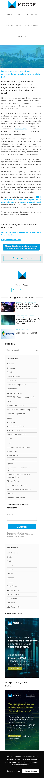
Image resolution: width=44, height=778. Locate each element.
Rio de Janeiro (13, 594)
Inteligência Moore (15, 430)
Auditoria (10, 364)
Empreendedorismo (19, 57)
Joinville (10, 574)
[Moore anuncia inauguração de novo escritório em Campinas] (8, 320)
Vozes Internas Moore (16, 498)
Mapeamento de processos (18, 447)
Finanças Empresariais (16, 414)
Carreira (10, 372)
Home (9, 14)
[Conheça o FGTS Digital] (8, 334)
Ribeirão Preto (32, 302)
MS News (11, 459)
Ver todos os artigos (23, 290)
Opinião (10, 464)
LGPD (9, 439)
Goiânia (10, 569)
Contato (22, 36)
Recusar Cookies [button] (13, 771)
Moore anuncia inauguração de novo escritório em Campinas (28, 321)
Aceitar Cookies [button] (31, 771)
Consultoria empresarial (23, 329)
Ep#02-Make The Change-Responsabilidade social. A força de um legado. (27, 306)
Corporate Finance (14, 393)
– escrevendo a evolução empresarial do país (20, 74)
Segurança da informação (17, 485)
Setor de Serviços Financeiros (19, 489)
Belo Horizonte (13, 553)
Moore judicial (13, 455)
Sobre (19, 14)
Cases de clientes (7, 57)
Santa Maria (12, 599)
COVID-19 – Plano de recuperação (21, 397)
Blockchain (11, 368)
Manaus (10, 582)
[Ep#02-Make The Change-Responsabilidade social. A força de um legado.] (8, 307)
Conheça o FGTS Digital (26, 333)
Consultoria (11, 380)
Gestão (10, 418)
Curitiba (10, 565)
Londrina (10, 578)
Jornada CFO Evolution (16, 434)
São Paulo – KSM (14, 607)
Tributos (10, 494)
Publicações (31, 14)
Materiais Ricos (13, 25)
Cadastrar (22, 527)
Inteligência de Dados (16, 426)
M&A (9, 443)
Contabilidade (12, 389)
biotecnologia (21, 129)
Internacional (31, 25)
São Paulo (11, 603)
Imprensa (31, 315)
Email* (10, 515)
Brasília (9, 557)
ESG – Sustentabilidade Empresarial (21, 410)
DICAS (9, 401)
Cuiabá (10, 561)
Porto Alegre (12, 586)
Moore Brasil (20, 317)
